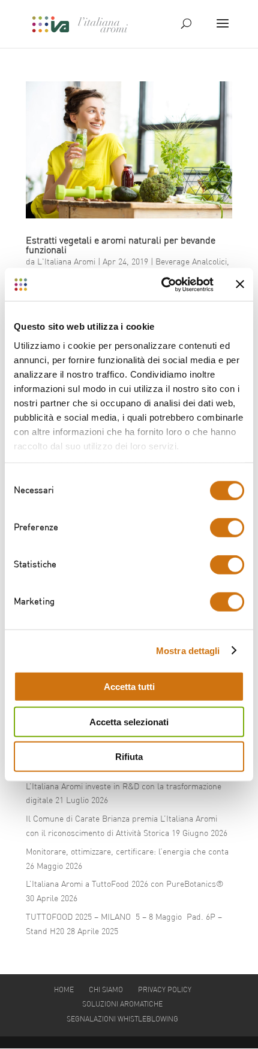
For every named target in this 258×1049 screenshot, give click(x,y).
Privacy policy (164, 990)
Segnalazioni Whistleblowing (122, 1019)
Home (64, 990)
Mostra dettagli (188, 650)
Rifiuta (129, 757)
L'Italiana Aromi (66, 262)
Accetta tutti (129, 687)
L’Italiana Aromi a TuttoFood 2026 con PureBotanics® (125, 884)
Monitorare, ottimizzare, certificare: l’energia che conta (127, 852)
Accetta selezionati (129, 721)
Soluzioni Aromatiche (122, 1004)
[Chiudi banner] (240, 284)
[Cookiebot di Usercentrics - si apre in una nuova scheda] (162, 284)
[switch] (227, 527)
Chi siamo (106, 990)
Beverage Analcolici (191, 262)
